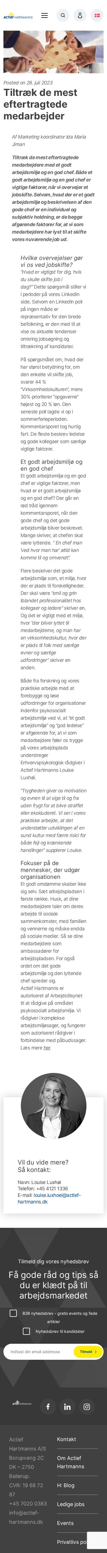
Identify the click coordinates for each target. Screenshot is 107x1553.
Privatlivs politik (76, 1542)
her (47, 1048)
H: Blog (65, 1485)
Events (65, 1523)
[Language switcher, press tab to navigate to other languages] (97, 15)
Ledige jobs (70, 1504)
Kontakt (66, 1439)
